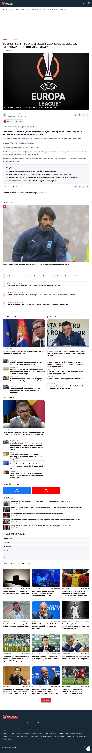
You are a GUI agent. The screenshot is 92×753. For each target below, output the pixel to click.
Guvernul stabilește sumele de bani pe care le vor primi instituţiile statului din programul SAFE (27, 466)
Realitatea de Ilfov (33, 736)
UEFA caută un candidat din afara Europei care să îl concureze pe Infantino (45, 626)
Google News (42, 192)
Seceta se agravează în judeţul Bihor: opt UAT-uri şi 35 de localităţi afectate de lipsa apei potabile (26, 457)
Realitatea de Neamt (59, 736)
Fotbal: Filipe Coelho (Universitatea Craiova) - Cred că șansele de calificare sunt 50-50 (36, 265)
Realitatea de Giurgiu (63, 733)
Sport (17, 9)
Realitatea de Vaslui (51, 733)
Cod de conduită (40, 723)
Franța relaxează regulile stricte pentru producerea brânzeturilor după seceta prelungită (25, 390)
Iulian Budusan (25, 588)
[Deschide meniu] (89, 3)
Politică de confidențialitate (27, 723)
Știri (12, 9)
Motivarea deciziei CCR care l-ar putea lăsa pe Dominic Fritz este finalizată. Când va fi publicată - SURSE (42, 276)
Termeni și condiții (13, 723)
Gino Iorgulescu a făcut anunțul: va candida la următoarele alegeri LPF (75, 658)
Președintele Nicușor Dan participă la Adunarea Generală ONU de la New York (33, 285)
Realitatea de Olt (70, 736)
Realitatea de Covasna (76, 733)
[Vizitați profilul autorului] (4, 115)
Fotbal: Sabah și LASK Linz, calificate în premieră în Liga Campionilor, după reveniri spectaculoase (73, 692)
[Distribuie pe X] (87, 115)
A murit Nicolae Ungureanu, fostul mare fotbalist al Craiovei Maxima (32, 171)
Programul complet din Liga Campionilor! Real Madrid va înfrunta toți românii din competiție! (41, 174)
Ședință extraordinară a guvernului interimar (64, 379)
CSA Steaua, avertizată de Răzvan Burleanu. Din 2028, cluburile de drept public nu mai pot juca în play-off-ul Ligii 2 (16, 692)
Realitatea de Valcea (22, 736)
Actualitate (10, 292)
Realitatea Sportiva (16, 733)
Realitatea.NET (6, 733)
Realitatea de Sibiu (7, 739)
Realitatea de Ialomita (46, 736)
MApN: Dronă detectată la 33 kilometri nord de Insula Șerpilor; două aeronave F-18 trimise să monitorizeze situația (27, 371)
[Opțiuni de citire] (88, 749)
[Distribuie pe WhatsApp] (83, 115)
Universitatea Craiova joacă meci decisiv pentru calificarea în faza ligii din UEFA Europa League (16, 659)
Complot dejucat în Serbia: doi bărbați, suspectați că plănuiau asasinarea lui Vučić (23, 352)
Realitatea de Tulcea (82, 736)
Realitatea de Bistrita (38, 733)
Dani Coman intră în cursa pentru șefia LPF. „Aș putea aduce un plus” (32, 181)
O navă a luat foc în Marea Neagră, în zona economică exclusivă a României (26, 363)
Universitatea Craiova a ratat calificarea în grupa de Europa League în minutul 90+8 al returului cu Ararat (45, 177)
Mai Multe (46, 700)
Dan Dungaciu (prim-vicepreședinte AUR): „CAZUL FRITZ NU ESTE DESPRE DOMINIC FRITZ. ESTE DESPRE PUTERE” (66, 353)
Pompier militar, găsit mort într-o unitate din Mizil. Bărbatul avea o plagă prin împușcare (37, 304)
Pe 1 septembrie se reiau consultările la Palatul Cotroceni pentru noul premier (65, 387)
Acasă (6, 9)
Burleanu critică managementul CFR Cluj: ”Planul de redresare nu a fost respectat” (45, 659)
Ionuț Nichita (26, 621)
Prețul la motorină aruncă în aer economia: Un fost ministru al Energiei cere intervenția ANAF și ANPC (26, 475)
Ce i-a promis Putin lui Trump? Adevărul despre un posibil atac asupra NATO (66, 372)
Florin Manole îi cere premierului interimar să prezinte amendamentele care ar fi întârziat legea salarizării (23, 433)
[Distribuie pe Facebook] (79, 115)
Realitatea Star (27, 733)
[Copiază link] (75, 115)
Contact (4, 723)
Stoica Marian (55, 588)
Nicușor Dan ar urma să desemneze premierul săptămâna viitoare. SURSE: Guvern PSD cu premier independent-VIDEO (66, 364)
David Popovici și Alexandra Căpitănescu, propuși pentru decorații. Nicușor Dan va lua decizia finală (41, 295)
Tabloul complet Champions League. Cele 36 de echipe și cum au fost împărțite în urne (75, 626)
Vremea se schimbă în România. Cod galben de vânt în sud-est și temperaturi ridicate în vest (27, 381)
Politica (9, 274)
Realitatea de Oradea (22, 114)
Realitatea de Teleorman (8, 736)
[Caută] (83, 3)
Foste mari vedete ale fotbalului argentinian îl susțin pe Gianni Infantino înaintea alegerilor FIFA (45, 691)
